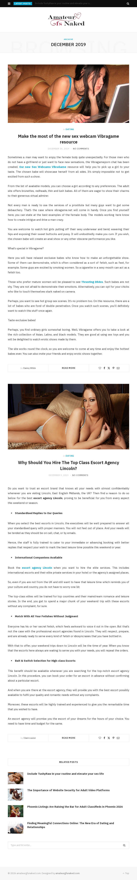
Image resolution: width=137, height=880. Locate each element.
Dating (70, 129)
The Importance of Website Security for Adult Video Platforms (66, 3)
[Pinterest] (113, 368)
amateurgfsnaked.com (67, 873)
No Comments (81, 148)
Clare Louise (29, 738)
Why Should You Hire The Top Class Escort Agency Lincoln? (68, 465)
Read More (68, 368)
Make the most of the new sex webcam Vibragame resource (68, 139)
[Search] (128, 3)
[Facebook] (104, 368)
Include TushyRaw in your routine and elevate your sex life (65, 773)
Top (127, 873)
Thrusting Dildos (92, 282)
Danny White (29, 368)
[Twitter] (109, 368)
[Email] (118, 368)
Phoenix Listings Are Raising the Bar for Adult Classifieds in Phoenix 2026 (75, 806)
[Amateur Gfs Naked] (68, 20)
